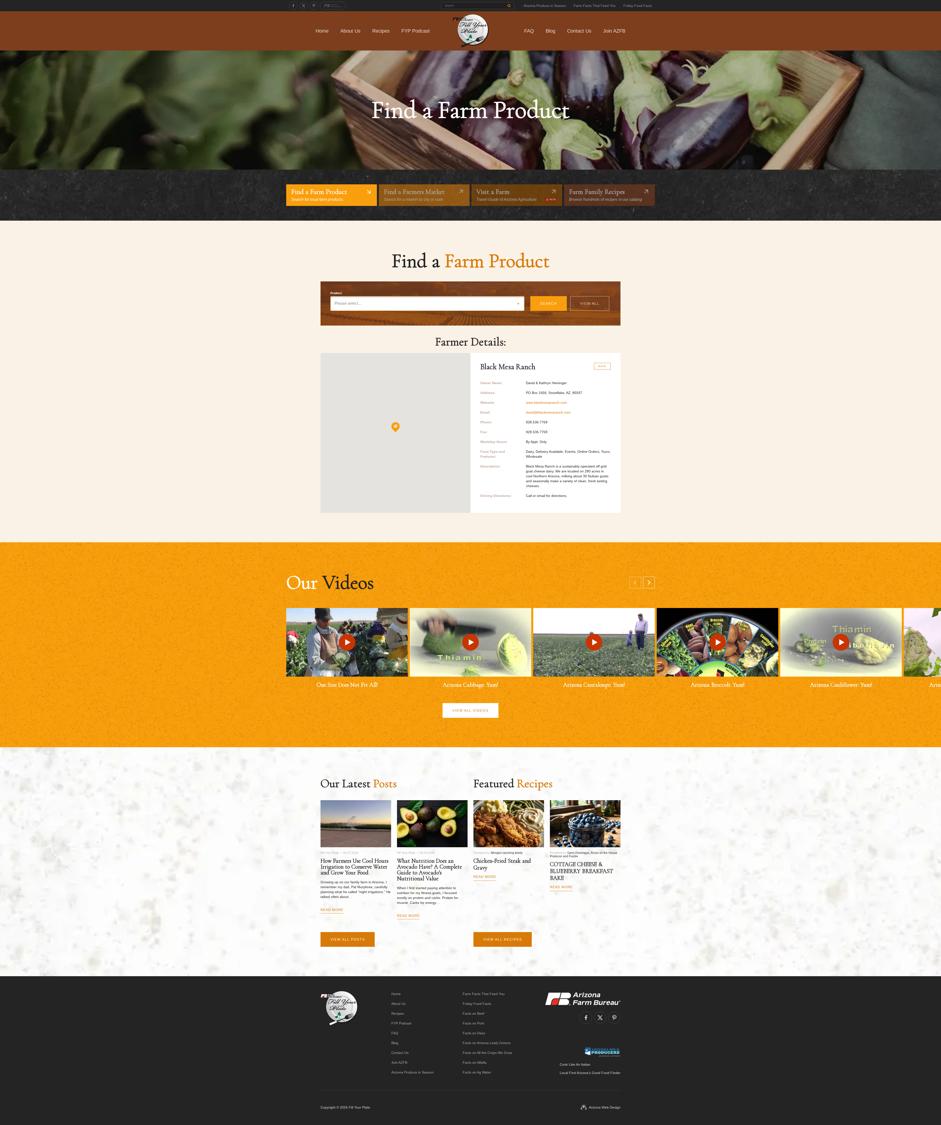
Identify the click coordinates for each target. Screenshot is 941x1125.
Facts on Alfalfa (474, 1062)
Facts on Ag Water (477, 1072)
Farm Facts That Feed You (595, 6)
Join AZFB (614, 31)
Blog (550, 31)
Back (602, 366)
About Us (350, 31)
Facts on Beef (473, 1013)
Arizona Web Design (604, 1107)
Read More (332, 910)
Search (548, 303)
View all (589, 303)
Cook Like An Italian (575, 1064)
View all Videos (470, 710)
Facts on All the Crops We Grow (487, 1053)
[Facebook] (293, 5)
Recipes (381, 31)
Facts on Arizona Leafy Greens (487, 1043)
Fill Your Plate (359, 1107)
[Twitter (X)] (303, 5)
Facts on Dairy (474, 1033)
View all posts (347, 939)
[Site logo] (339, 1033)
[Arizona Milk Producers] (602, 1052)
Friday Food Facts (637, 6)
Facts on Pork (473, 1023)
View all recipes (502, 939)
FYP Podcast (415, 31)
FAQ (529, 31)
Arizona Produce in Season (545, 6)
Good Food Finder (606, 1073)
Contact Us (579, 31)
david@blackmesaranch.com (548, 412)
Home (322, 31)
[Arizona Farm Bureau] (333, 6)
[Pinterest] (314, 5)
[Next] (649, 582)
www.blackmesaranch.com (546, 402)
